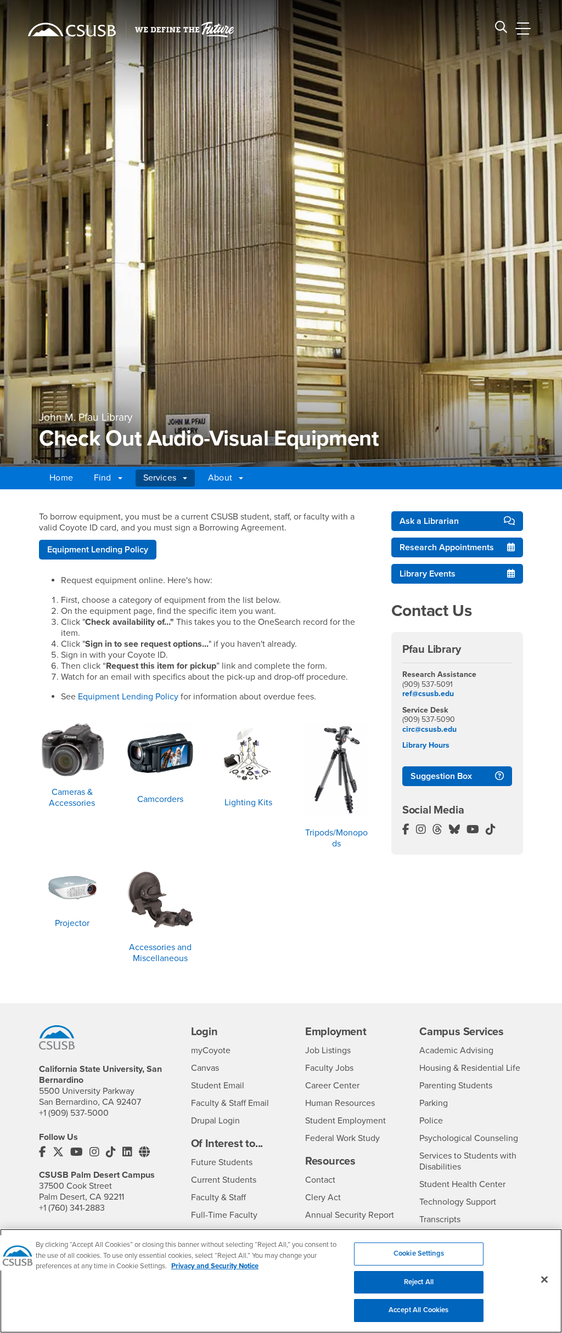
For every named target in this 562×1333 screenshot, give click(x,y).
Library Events (428, 573)
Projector (72, 923)
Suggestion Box (441, 776)
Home (61, 477)
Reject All (419, 1282)
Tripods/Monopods (336, 838)
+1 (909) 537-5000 (74, 1113)
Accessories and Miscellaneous (160, 953)
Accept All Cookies (418, 1310)
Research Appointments (447, 547)
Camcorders (160, 799)
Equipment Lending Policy (97, 549)
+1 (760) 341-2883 (72, 1207)
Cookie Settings (419, 1253)
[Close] (544, 1280)
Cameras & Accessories (72, 798)
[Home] (72, 29)
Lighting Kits (248, 802)
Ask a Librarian (429, 521)
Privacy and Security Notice (214, 1266)
